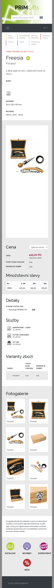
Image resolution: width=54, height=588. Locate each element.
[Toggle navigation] (7, 28)
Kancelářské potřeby (24, 37)
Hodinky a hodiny (46, 37)
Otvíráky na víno (20, 51)
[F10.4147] (27, 181)
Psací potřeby (11, 37)
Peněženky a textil (35, 43)
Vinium (11, 42)
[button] (10, 548)
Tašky (21, 42)
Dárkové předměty (35, 37)
